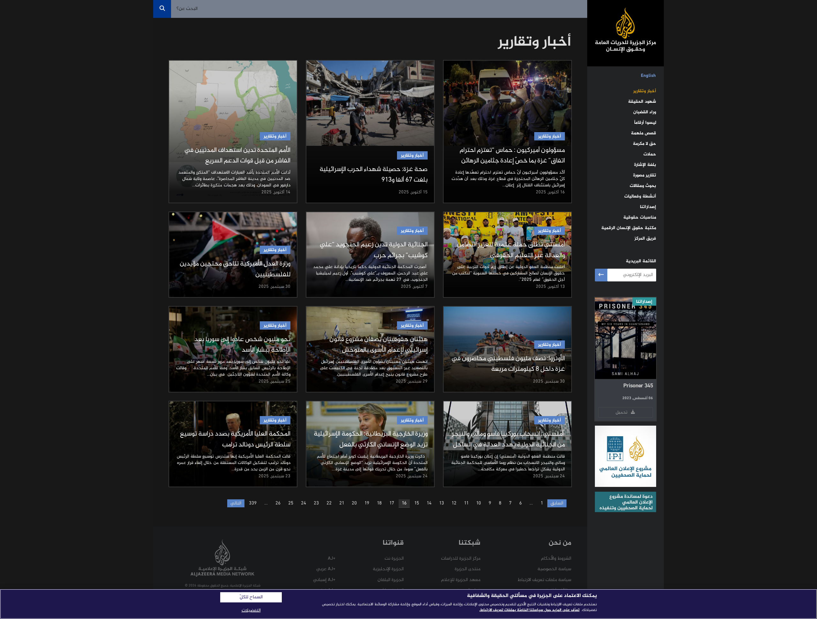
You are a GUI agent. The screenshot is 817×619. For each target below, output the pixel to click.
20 (354, 503)
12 (454, 503)
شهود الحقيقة (642, 101)
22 (329, 503)
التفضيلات (251, 611)
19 (366, 503)
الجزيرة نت (394, 559)
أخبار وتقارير (644, 91)
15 (416, 503)
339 (253, 503)
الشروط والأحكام (556, 559)
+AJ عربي (325, 569)
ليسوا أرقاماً (645, 122)
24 (303, 503)
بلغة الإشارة (645, 164)
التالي (235, 503)
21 (341, 503)
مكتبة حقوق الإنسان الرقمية (628, 228)
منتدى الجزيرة (467, 569)
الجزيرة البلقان (391, 580)
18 (379, 503)
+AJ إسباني (324, 580)
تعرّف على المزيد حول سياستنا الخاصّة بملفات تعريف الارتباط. (529, 610)
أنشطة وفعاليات (640, 196)
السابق (557, 503)
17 (391, 503)
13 (441, 503)
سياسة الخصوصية (554, 569)
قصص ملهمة (643, 133)
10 (478, 503)
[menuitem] (648, 76)
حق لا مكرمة (644, 143)
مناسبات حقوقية (639, 217)
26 (278, 503)
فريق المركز (645, 238)
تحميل (623, 412)
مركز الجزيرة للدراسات (460, 559)
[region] (408, 604)
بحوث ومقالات (643, 186)
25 (290, 503)
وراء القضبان (644, 112)
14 (429, 503)
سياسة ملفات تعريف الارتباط (544, 580)
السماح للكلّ (251, 597)
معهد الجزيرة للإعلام (460, 580)
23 (316, 503)
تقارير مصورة (644, 175)
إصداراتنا (648, 207)
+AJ (331, 559)
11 (466, 503)
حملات (649, 154)
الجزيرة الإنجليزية (388, 569)
